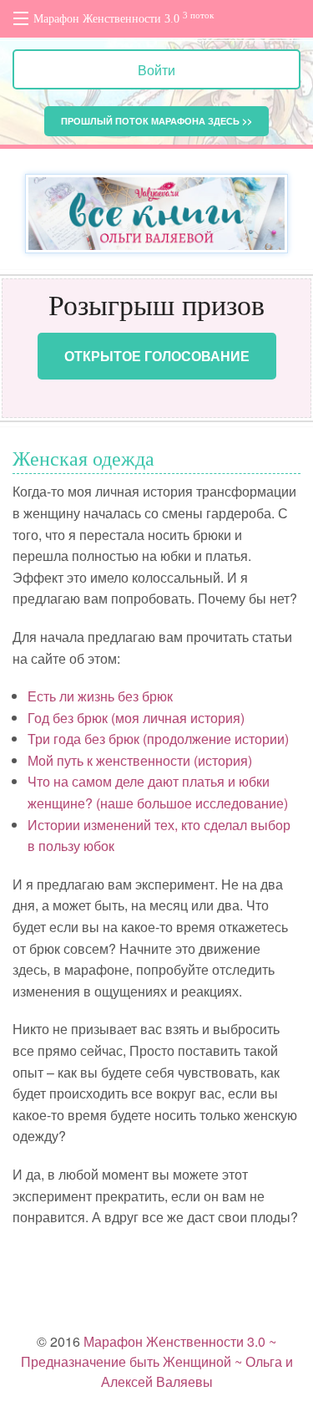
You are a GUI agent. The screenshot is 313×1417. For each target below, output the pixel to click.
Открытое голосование (157, 355)
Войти (156, 69)
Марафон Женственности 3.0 (123, 18)
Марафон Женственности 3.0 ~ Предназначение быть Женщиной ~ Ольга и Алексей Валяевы (157, 1361)
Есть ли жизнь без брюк (100, 696)
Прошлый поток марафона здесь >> (156, 121)
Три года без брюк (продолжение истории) (158, 738)
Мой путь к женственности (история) (140, 760)
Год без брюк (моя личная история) (136, 717)
